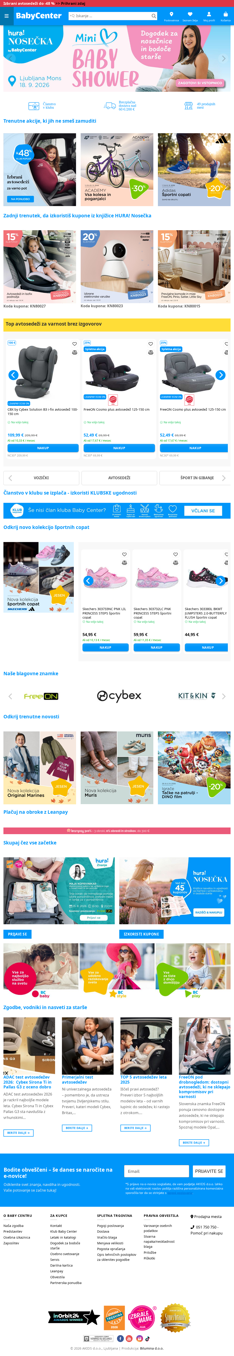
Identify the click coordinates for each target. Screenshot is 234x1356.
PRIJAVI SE (17, 934)
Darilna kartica (61, 1265)
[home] (39, 16)
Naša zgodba (13, 1225)
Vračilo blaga (107, 1237)
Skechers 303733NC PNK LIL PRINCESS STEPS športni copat (104, 613)
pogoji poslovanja (180, 1193)
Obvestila (57, 1277)
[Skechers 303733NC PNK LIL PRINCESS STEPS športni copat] (105, 577)
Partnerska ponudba (66, 1283)
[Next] (223, 58)
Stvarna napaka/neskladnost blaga (159, 1241)
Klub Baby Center (63, 1231)
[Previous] (11, 58)
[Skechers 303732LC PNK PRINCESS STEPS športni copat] (157, 577)
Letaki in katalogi (63, 1237)
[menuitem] (23, 1225)
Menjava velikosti (110, 1243)
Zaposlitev (11, 1243)
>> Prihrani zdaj (70, 3)
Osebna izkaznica (16, 1237)
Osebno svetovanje (64, 1254)
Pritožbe (150, 1252)
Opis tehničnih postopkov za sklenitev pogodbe (116, 1257)
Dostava (103, 1231)
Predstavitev (12, 1231)
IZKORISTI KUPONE (141, 934)
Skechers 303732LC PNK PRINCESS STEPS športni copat (152, 613)
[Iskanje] (154, 16)
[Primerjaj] (27, 352)
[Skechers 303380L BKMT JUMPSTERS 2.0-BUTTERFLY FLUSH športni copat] (208, 577)
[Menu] (7, 16)
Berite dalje (18, 1133)
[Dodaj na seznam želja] (28, 343)
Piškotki (149, 1258)
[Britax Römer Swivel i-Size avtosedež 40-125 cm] (72, 372)
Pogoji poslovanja (110, 1225)
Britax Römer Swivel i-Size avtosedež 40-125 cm (71, 411)
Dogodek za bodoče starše (65, 1245)
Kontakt (56, 1225)
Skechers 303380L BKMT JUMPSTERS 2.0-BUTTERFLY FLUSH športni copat (206, 613)
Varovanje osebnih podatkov (158, 1228)
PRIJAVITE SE (209, 1171)
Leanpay (56, 1271)
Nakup (72, 448)
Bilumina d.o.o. (152, 1348)
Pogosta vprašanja (111, 1249)
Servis (54, 1259)
